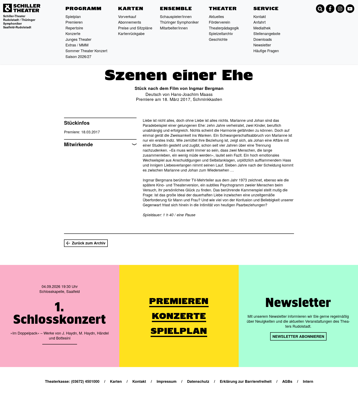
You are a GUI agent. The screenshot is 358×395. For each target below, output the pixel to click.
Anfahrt (259, 22)
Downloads (262, 39)
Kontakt (259, 16)
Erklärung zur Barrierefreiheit (246, 381)
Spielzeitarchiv (221, 33)
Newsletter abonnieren (298, 336)
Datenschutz (198, 381)
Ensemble (176, 8)
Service (266, 8)
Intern (308, 381)
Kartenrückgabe (131, 33)
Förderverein (219, 22)
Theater (223, 8)
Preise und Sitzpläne (135, 27)
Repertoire (74, 27)
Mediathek (262, 27)
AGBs (287, 381)
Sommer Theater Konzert (86, 50)
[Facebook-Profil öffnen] (330, 9)
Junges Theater (78, 39)
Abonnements (129, 22)
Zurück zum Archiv (88, 243)
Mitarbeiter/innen (174, 27)
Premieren (74, 22)
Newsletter (262, 44)
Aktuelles (216, 16)
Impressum (167, 381)
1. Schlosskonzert (59, 313)
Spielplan (73, 16)
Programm (83, 8)
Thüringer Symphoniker (179, 22)
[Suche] (320, 9)
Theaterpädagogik (224, 27)
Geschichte (218, 39)
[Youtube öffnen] (350, 9)
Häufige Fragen (266, 50)
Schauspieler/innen (176, 16)
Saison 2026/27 (78, 56)
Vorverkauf (127, 16)
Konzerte (72, 33)
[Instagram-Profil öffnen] (340, 9)
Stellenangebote (266, 33)
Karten (130, 8)
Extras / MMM (76, 44)
